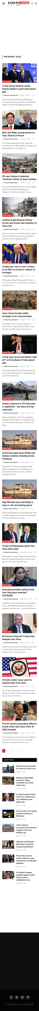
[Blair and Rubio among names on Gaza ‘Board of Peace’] (19, 119)
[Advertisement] (19, 30)
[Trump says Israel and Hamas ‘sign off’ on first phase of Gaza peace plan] (19, 344)
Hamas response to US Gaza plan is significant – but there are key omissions (18, 406)
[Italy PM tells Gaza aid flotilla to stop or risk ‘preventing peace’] (19, 489)
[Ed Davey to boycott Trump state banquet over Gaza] (19, 623)
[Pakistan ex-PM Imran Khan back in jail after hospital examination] (8, 844)
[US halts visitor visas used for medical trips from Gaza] (19, 667)
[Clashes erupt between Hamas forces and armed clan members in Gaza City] (19, 207)
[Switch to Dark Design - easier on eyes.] (32, 3)
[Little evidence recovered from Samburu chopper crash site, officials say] (8, 828)
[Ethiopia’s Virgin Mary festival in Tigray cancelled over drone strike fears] (8, 780)
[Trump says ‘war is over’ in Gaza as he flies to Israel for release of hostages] (19, 253)
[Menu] (3, 3)
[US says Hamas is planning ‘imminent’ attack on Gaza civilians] (19, 163)
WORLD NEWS (7, 81)
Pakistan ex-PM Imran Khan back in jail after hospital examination (25, 844)
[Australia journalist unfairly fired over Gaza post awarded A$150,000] (19, 576)
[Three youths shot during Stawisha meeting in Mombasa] (8, 814)
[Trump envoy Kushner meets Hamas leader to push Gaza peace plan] (19, 73)
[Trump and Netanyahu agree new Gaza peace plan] (19, 533)
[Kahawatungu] (18, 3)
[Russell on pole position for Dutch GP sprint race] (8, 769)
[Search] (36, 3)
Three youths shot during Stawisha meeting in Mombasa (26, 813)
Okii (32, 1004)
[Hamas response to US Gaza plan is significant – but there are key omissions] (19, 390)
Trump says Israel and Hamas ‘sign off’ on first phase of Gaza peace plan (19, 360)
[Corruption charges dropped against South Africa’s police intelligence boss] (8, 875)
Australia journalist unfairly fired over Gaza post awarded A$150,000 (18, 592)
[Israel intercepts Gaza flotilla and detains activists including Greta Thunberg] (19, 440)
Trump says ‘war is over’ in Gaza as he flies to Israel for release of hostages (18, 269)
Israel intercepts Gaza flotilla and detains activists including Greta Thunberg (18, 456)
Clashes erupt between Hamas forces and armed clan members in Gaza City (19, 223)
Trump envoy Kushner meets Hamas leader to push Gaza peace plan (19, 89)
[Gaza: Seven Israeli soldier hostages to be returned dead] (19, 300)
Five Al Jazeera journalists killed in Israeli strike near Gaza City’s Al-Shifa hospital (19, 726)
